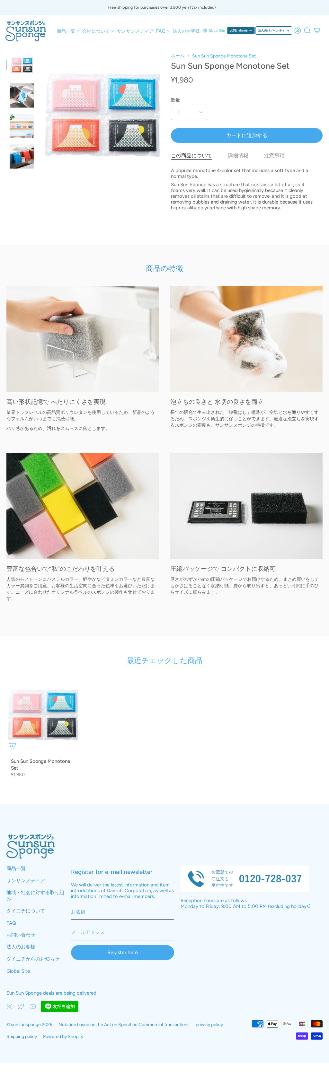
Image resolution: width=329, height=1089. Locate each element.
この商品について (191, 155)
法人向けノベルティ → (273, 30)
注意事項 (274, 155)
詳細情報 (238, 155)
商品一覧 (16, 868)
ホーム (177, 55)
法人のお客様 (20, 947)
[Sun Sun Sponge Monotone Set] (22, 65)
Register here (122, 952)
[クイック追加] (12, 745)
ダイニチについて (25, 911)
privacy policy (209, 1024)
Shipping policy (21, 1036)
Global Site (217, 30)
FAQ (11, 923)
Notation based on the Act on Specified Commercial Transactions (124, 1024)
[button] (68, 30)
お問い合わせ (20, 935)
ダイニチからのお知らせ (32, 959)
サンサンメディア (25, 881)
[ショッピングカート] (317, 30)
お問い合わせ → (241, 30)
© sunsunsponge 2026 (29, 1024)
